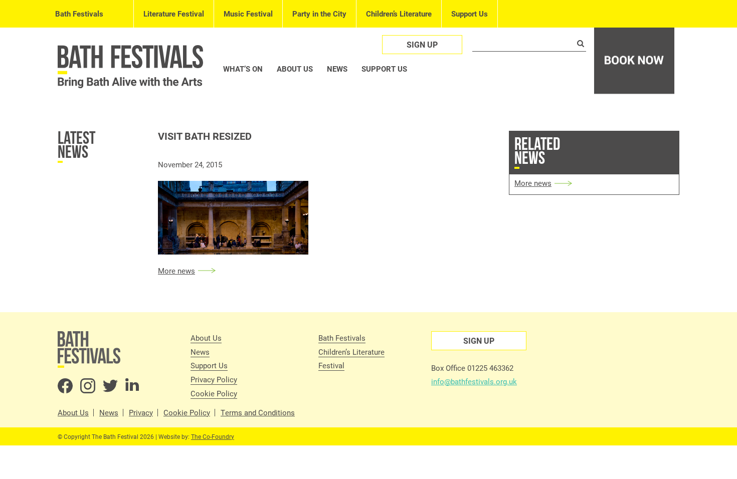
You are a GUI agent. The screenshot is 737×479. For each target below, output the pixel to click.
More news (176, 271)
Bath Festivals (79, 14)
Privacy (141, 412)
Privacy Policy (214, 379)
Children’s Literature (399, 14)
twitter (110, 385)
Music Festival (248, 14)
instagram (87, 385)
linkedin (132, 385)
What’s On (243, 69)
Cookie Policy (214, 393)
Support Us (469, 14)
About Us (206, 338)
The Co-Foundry (212, 436)
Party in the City (319, 14)
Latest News (76, 144)
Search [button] (580, 43)
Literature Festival (173, 14)
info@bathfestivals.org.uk (474, 381)
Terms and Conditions (258, 412)
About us (295, 69)
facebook (65, 385)
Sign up (422, 44)
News (337, 69)
